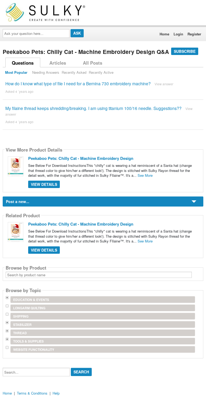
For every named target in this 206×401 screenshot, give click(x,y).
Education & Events (31, 299)
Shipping (20, 316)
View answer (163, 84)
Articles (57, 63)
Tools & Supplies (28, 341)
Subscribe (185, 51)
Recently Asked (74, 72)
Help (56, 393)
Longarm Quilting (29, 308)
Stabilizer (22, 324)
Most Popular (16, 72)
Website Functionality (33, 349)
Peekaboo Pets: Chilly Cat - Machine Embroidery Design (80, 158)
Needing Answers (45, 72)
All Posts (92, 63)
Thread (20, 332)
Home (164, 33)
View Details (44, 184)
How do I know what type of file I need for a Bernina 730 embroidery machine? (78, 83)
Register (194, 33)
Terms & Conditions (32, 393)
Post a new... (17, 201)
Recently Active (101, 72)
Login (178, 33)
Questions (23, 63)
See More (145, 175)
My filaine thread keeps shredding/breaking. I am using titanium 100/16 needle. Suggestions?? (93, 108)
